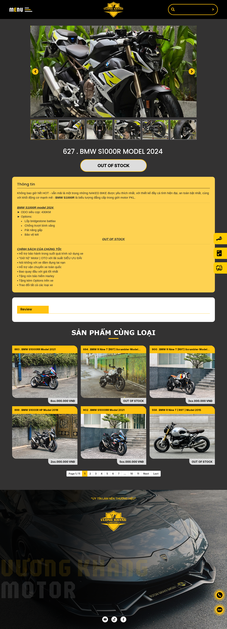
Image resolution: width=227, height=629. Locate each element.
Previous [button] (35, 71)
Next (146, 473)
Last (156, 473)
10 (131, 473)
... (125, 473)
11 (138, 473)
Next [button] (192, 71)
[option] (113, 71)
